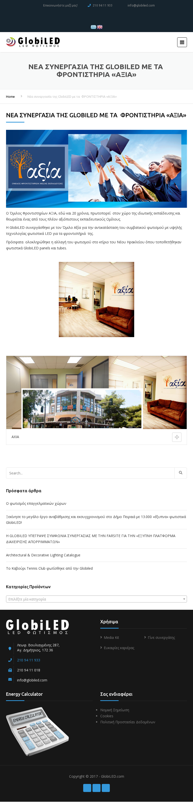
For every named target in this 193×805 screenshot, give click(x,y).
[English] (100, 26)
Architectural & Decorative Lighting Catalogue (43, 555)
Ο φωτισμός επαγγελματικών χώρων (36, 503)
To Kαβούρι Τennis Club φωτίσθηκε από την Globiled (49, 568)
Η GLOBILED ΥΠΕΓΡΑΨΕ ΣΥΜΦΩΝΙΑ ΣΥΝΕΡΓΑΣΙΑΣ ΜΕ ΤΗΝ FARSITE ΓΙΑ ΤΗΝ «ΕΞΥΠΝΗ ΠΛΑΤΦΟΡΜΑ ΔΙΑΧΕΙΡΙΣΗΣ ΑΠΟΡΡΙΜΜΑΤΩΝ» (90, 538)
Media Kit (111, 637)
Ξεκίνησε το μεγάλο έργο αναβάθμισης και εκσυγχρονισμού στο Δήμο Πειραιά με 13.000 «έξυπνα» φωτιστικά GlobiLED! (96, 519)
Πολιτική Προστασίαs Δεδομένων (127, 722)
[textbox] (96, 599)
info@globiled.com (141, 5)
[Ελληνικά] (93, 26)
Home (10, 96)
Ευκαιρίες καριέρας (119, 647)
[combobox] (96, 598)
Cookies (106, 716)
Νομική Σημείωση (114, 710)
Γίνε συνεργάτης (161, 637)
